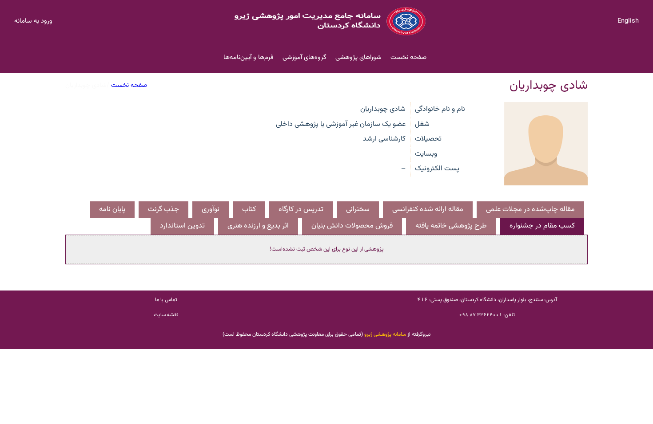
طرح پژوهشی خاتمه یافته (451, 226)
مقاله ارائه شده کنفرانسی (427, 209)
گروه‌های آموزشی (304, 57)
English (628, 21)
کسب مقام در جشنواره (542, 226)
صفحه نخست (408, 57)
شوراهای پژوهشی (358, 57)
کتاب (249, 209)
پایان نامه (112, 209)
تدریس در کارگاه (301, 209)
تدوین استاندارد (182, 226)
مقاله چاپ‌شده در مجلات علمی (530, 209)
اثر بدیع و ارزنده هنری (258, 226)
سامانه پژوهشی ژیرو (385, 334)
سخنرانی (358, 209)
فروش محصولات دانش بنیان (352, 226)
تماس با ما (166, 300)
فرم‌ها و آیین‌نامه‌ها (248, 57)
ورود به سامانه (33, 21)
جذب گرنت (163, 209)
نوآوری (210, 209)
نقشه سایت (166, 315)
